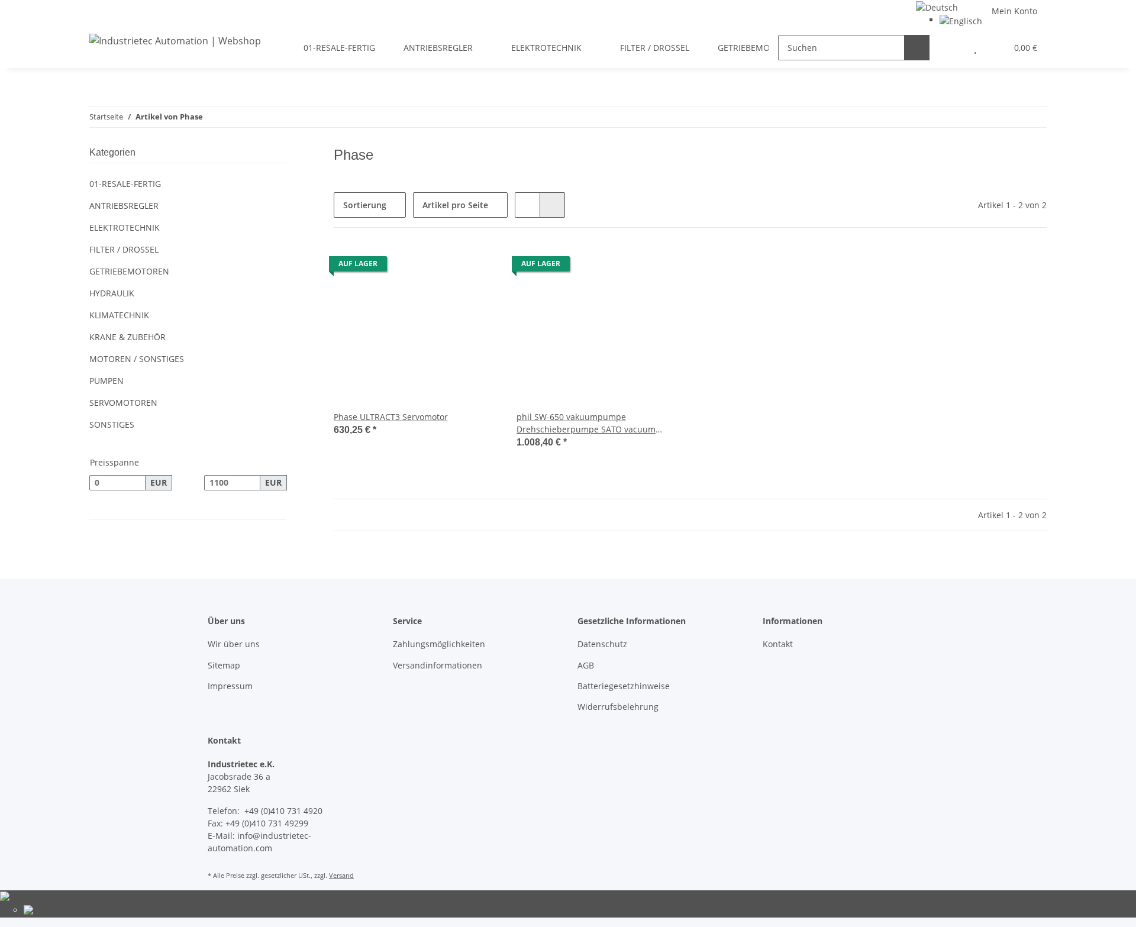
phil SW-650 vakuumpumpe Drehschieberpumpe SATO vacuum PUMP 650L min (586, 423)
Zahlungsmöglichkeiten (439, 644)
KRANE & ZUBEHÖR (127, 337)
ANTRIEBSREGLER (124, 205)
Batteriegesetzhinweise (623, 686)
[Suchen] (917, 47)
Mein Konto (1014, 11)
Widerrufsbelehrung (618, 706)
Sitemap (224, 665)
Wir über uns (234, 644)
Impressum (230, 686)
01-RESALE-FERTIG (125, 183)
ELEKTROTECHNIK (124, 227)
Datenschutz (602, 644)
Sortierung (364, 205)
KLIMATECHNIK (119, 315)
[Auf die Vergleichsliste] (447, 267)
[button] (951, 47)
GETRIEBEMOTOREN (129, 271)
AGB (585, 665)
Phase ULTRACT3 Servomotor (391, 416)
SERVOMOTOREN (123, 402)
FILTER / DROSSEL (124, 249)
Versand (341, 875)
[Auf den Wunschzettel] (477, 267)
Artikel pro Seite (455, 205)
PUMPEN (106, 380)
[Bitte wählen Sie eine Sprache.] (937, 6)
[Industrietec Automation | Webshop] (175, 40)
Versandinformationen (437, 665)
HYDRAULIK (111, 293)
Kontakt (778, 644)
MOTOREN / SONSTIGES (136, 358)
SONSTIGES (111, 424)
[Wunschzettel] (975, 47)
